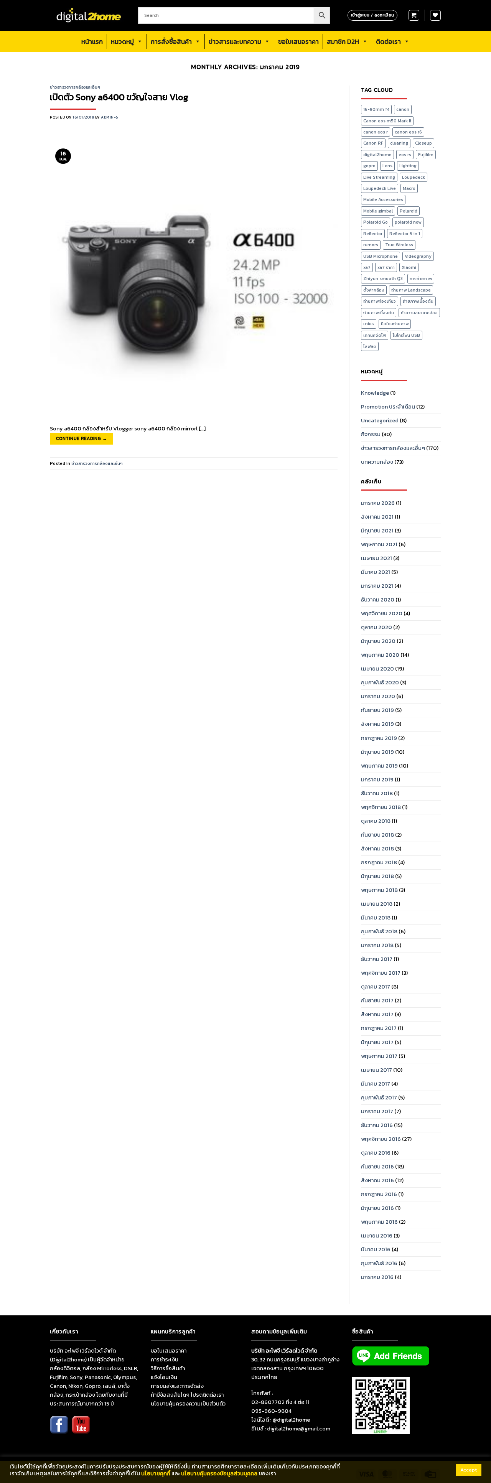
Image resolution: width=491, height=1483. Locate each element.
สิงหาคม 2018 (377, 848)
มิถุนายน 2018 (377, 876)
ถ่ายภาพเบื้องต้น (378, 312)
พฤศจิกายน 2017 (380, 973)
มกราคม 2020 (378, 696)
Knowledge (375, 393)
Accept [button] (468, 1469)
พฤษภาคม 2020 (380, 655)
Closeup (423, 143)
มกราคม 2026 (378, 503)
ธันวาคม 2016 (377, 1125)
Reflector (372, 233)
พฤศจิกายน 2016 (381, 1139)
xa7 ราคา (386, 267)
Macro (409, 188)
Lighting (408, 165)
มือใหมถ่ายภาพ (395, 323)
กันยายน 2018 (377, 834)
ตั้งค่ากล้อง (373, 290)
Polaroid (408, 211)
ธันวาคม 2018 (377, 793)
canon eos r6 (408, 132)
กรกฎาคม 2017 (379, 1028)
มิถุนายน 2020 (378, 641)
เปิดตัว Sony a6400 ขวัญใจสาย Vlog (119, 97)
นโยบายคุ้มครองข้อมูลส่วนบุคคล (219, 1473)
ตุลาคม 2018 (375, 821)
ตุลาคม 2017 (375, 986)
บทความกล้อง (377, 462)
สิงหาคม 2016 (377, 1180)
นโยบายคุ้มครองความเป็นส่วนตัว (188, 1403)
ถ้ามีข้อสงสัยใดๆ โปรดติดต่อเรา (187, 1395)
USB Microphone (380, 256)
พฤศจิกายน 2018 (381, 807)
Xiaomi (409, 267)
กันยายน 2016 (377, 1166)
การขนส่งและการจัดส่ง (177, 1386)
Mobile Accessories (383, 199)
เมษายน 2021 (376, 558)
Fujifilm (425, 154)
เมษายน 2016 (376, 1235)
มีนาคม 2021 (375, 572)
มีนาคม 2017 (375, 1083)
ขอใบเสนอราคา (298, 41)
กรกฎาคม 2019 (379, 738)
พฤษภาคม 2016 (379, 1222)
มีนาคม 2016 (375, 1249)
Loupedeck (413, 177)
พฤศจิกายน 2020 (381, 613)
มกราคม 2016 (377, 1277)
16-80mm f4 (376, 109)
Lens (387, 165)
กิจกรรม (371, 434)
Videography (418, 256)
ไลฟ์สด (369, 346)
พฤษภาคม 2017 (379, 1056)
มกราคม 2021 (377, 586)
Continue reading (81, 438)
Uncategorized (380, 420)
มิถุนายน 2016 (377, 1208)
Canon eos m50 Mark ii (387, 120)
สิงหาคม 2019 (377, 724)
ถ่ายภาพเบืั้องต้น (418, 301)
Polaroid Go (375, 222)
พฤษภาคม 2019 (379, 765)
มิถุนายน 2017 (377, 1042)
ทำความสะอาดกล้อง (419, 312)
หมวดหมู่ (122, 41)
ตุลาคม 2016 (375, 1153)
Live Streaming (379, 177)
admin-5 (109, 117)
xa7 (367, 267)
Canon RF (373, 143)
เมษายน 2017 (376, 1070)
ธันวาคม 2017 (376, 959)
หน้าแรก (92, 41)
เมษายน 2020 (377, 668)
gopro (369, 165)
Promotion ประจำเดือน (388, 406)
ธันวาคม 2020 (377, 599)
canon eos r (375, 132)
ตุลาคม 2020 (376, 627)
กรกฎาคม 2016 (379, 1194)
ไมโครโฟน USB (406, 335)
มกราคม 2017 (377, 1111)
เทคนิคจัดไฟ (374, 335)
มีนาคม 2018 (375, 917)
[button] (414, 15)
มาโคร (368, 323)
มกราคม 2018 (377, 945)
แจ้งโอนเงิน (164, 1377)
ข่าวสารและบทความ (235, 41)
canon (402, 109)
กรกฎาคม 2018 (379, 862)
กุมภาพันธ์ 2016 (379, 1263)
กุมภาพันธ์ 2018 (379, 931)
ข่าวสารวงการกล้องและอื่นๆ (75, 87)
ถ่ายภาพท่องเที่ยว (379, 301)
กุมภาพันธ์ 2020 (380, 682)
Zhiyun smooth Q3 (383, 278)
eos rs (405, 154)
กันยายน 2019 (377, 710)
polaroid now (408, 222)
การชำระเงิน (164, 1359)
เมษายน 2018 (376, 904)
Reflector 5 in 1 (404, 233)
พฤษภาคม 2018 (379, 890)
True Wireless (399, 244)
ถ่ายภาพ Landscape (411, 290)
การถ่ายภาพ (421, 278)
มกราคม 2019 (377, 779)
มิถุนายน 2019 (377, 752)
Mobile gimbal (378, 211)
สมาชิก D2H (343, 41)
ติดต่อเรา (388, 41)
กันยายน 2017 (377, 1000)
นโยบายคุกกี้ (155, 1473)
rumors (370, 244)
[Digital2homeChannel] (81, 1430)
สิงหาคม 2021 (377, 516)
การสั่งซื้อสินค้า (171, 41)
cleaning (399, 143)
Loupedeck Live (379, 188)
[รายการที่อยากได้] (435, 15)
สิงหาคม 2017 (377, 1014)
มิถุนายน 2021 (377, 530)
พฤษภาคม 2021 (379, 544)
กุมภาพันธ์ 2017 (379, 1097)
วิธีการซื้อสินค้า (168, 1368)
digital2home (377, 154)
